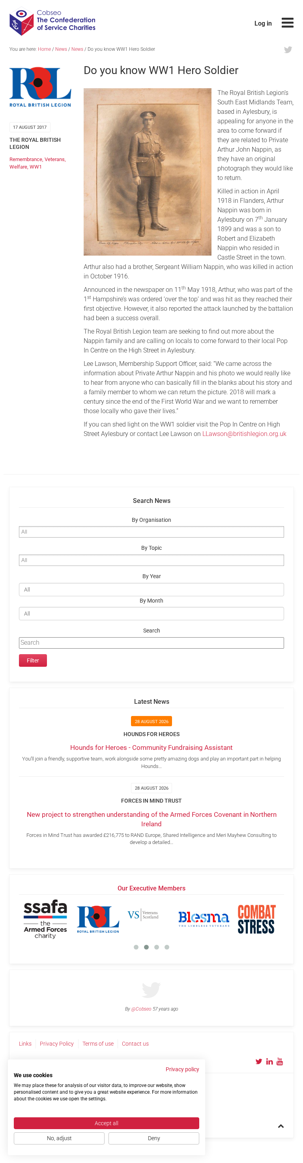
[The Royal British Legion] (98, 919)
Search (151, 630)
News (61, 49)
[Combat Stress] (257, 919)
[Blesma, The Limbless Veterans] (204, 919)
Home (44, 49)
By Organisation (151, 520)
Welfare (18, 167)
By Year (151, 576)
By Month (151, 600)
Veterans (55, 159)
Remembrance (25, 159)
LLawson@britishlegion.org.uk (244, 434)
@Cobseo (141, 1009)
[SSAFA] (45, 919)
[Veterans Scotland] (151, 919)
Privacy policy (182, 1069)
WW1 (36, 167)
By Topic (151, 548)
